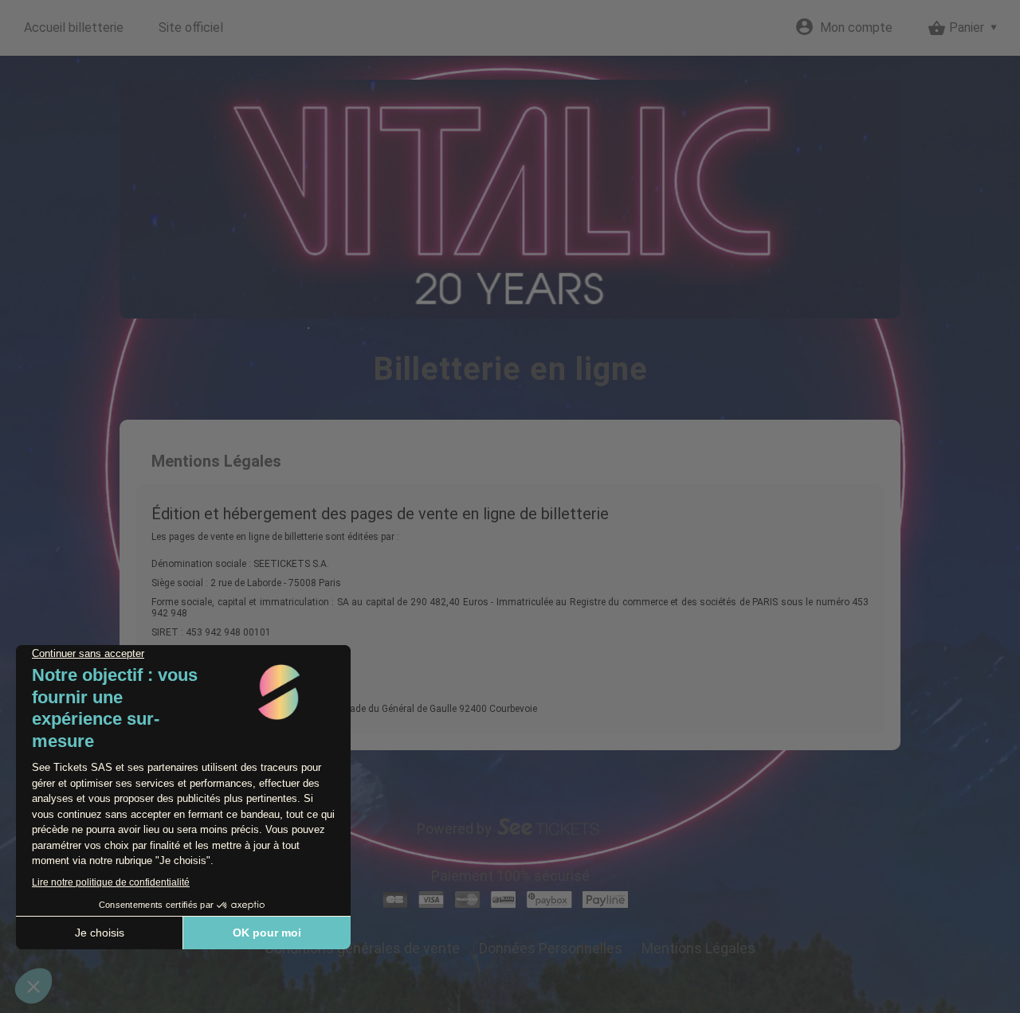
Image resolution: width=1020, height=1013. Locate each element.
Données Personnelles (550, 948)
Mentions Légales (698, 948)
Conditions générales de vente (362, 948)
